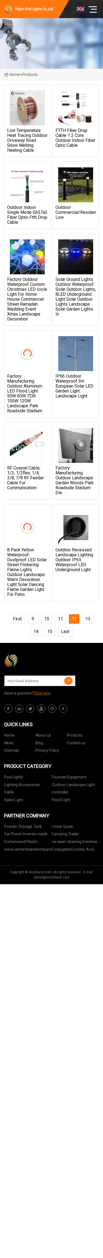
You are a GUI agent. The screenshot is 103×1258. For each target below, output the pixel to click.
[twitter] (30, 708)
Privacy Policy (47, 750)
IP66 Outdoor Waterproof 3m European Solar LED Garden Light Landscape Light (74, 386)
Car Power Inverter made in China (27, 835)
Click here (42, 693)
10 (46, 618)
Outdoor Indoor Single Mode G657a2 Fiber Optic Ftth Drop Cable (27, 215)
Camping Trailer (65, 834)
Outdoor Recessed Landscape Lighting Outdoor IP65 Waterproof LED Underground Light (74, 560)
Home (14, 74)
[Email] (68, 681)
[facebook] (8, 708)
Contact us (76, 743)
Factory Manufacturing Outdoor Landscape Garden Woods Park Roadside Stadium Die (74, 480)
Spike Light (13, 800)
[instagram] (52, 708)
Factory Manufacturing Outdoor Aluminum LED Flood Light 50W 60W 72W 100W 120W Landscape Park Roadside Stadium (24, 393)
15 (49, 631)
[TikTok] (63, 708)
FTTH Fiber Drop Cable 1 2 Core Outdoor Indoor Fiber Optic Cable (75, 138)
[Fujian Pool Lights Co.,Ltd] (31, 661)
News (9, 743)
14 (36, 631)
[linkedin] (19, 708)
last (65, 631)
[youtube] (41, 708)
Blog (39, 743)
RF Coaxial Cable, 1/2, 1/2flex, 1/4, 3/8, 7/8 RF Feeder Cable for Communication (25, 478)
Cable (9, 792)
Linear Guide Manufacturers (65, 827)
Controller (60, 792)
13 (87, 618)
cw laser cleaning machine (74, 841)
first (17, 618)
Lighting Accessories (22, 785)
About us (43, 735)
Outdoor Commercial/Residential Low (75, 212)
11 (60, 618)
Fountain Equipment (69, 777)
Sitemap (11, 750)
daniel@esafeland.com (51, 877)
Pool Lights (13, 777)
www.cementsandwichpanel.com (28, 849)
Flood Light (61, 800)
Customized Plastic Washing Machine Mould (25, 842)
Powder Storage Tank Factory (23, 827)
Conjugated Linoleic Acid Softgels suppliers (73, 850)
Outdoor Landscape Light (73, 785)
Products (74, 735)
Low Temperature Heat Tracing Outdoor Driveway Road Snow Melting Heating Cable (27, 140)
